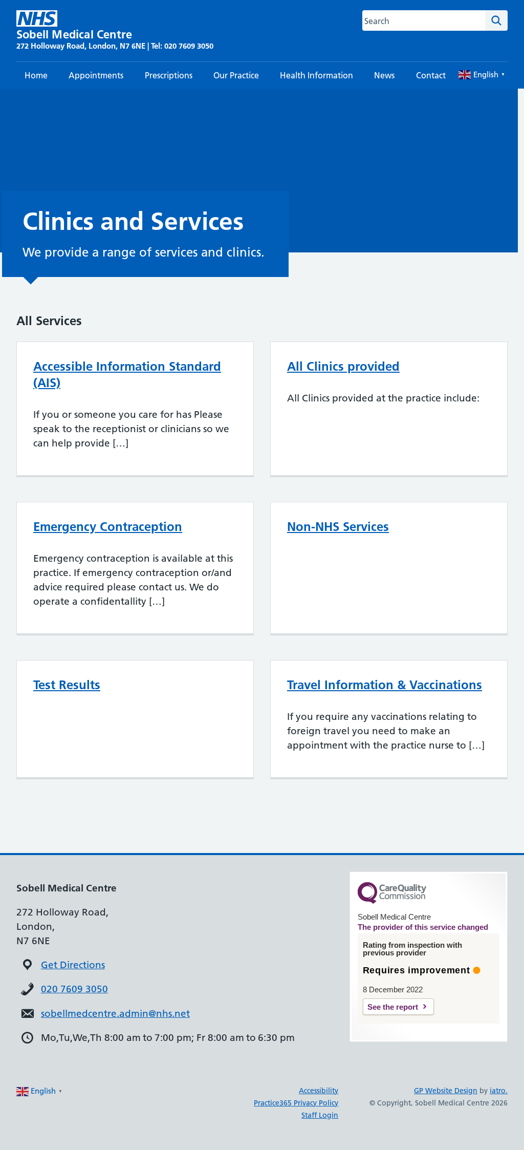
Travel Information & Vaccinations (384, 684)
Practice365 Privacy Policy (296, 1103)
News (384, 75)
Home (36, 75)
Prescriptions (168, 75)
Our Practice (236, 75)
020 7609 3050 (74, 989)
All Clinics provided (343, 366)
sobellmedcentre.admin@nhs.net (115, 1013)
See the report (392, 1007)
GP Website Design (445, 1090)
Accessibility (318, 1090)
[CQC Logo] (392, 901)
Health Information (316, 75)
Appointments (96, 75)
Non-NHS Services (338, 526)
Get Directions (73, 965)
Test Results (66, 684)
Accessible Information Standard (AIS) (127, 374)
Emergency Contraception (107, 526)
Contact (431, 75)
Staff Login (319, 1115)
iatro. (499, 1090)
